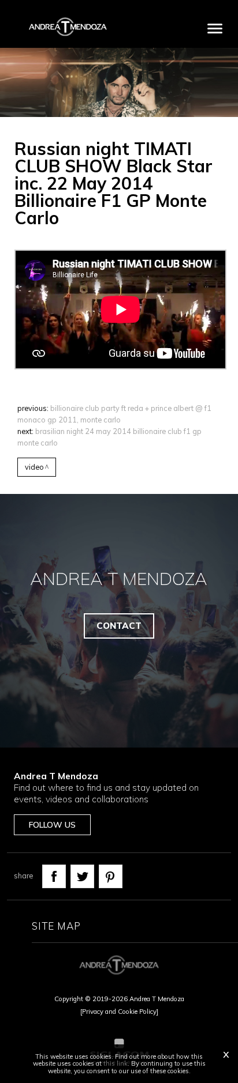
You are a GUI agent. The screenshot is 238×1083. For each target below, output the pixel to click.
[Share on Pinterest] (110, 876)
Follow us (52, 825)
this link (115, 1063)
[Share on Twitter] (82, 876)
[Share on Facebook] (54, 876)
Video (34, 466)
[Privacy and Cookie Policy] (119, 1011)
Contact (119, 625)
